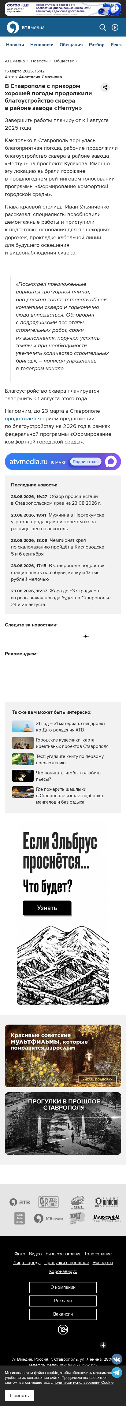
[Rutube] (73, 636)
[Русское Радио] (48, 1202)
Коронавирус (63, 1271)
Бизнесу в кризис (63, 1254)
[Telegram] (22, 636)
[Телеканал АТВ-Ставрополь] (19, 1202)
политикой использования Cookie (83, 1382)
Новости (15, 44)
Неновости (42, 44)
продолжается (23, 418)
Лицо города (27, 1262)
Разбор (97, 44)
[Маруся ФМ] (106, 1218)
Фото (19, 1254)
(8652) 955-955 (82, 1365)
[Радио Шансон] (106, 1202)
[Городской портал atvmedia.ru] (48, 1218)
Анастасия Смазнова (40, 76)
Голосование (98, 1254)
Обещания (71, 44)
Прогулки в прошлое (66, 1262)
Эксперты (103, 1262)
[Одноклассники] (35, 636)
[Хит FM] (77, 1218)
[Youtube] (60, 636)
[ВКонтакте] (10, 636)
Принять (19, 1396)
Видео (35, 1254)
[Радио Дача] (19, 1218)
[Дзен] (85, 636)
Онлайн (115, 27)
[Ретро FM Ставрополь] (77, 1202)
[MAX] (48, 636)
